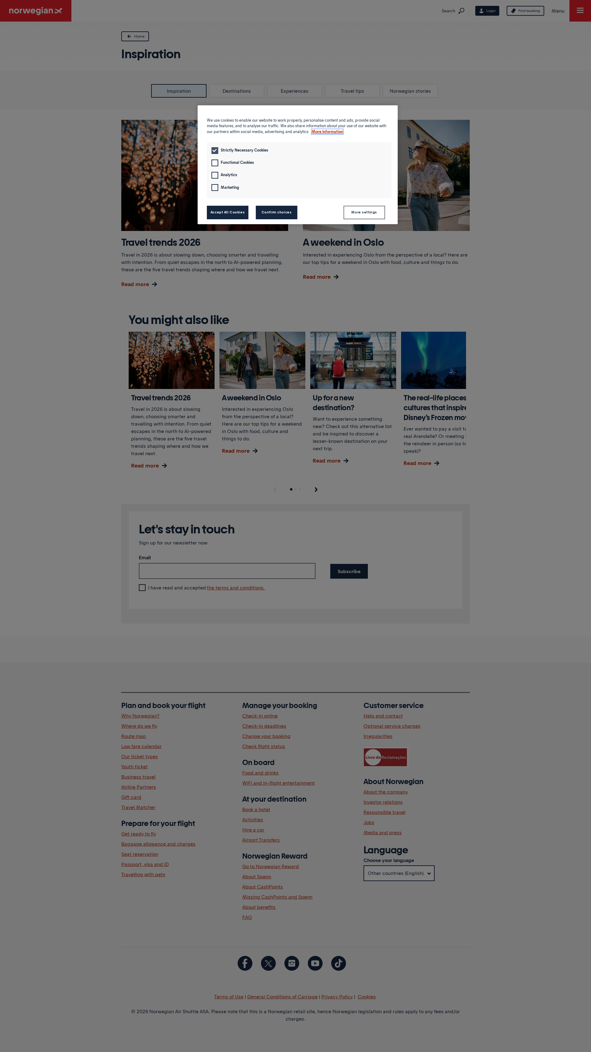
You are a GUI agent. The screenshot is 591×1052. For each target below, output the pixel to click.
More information (327, 131)
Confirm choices (277, 212)
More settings (364, 212)
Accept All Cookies (228, 212)
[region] (298, 164)
